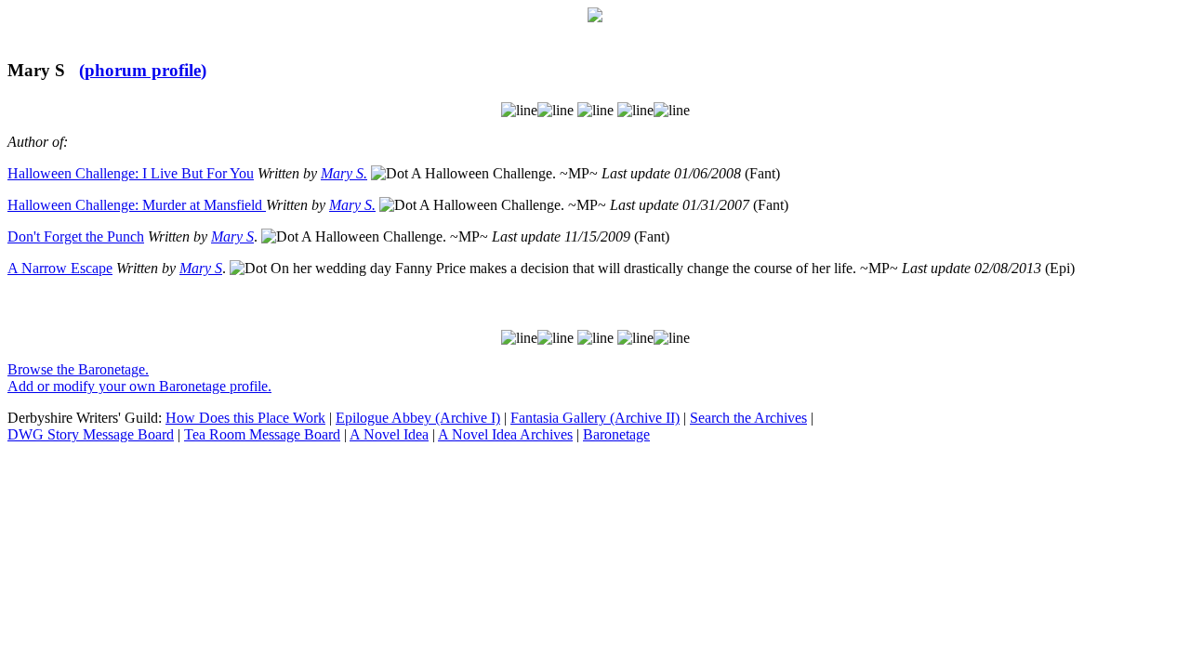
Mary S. (344, 173)
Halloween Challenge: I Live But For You (130, 173)
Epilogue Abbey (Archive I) (418, 418)
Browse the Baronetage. (78, 369)
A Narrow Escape (59, 268)
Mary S (232, 236)
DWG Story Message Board (90, 434)
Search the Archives (748, 418)
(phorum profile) (142, 70)
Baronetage (616, 434)
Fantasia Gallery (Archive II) (595, 418)
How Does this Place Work (245, 418)
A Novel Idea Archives (505, 434)
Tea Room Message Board (262, 434)
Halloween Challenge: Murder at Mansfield (136, 205)
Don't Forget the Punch (75, 236)
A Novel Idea (389, 434)
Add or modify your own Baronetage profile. (139, 386)
